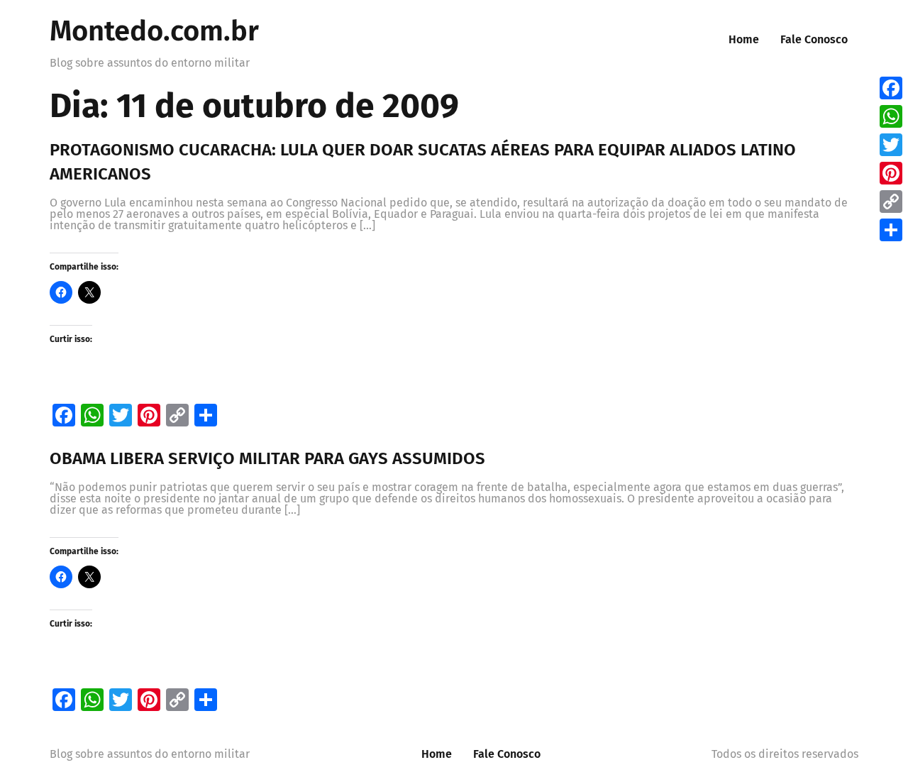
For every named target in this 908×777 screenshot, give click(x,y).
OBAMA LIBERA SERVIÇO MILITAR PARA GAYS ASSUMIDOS (267, 458)
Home (744, 39)
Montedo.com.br (154, 31)
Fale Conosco (814, 39)
